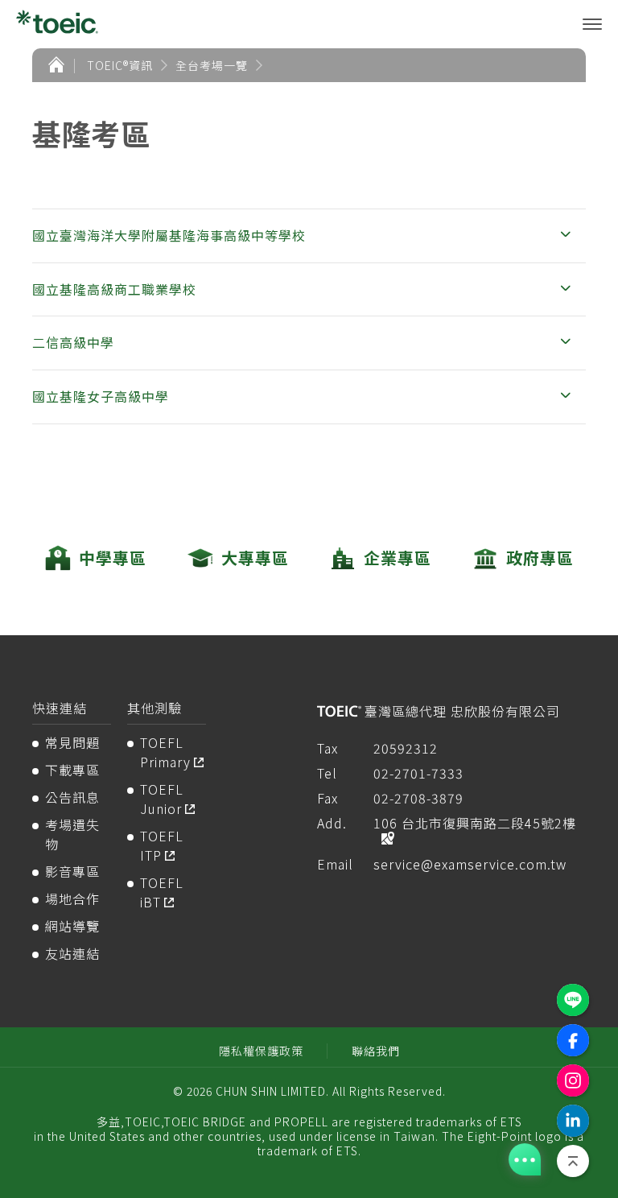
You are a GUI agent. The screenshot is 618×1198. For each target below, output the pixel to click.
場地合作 (72, 898)
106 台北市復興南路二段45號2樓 (474, 822)
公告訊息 (72, 797)
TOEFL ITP (161, 845)
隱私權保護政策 (261, 1050)
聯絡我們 (376, 1050)
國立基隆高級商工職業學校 (114, 289)
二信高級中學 (73, 342)
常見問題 (72, 742)
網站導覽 (72, 926)
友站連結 (72, 953)
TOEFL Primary (165, 752)
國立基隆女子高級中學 (100, 396)
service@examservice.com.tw (469, 864)
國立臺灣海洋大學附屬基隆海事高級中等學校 (169, 235)
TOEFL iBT (161, 892)
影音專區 (72, 871)
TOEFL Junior (161, 798)
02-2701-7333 (418, 773)
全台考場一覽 (211, 65)
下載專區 (72, 769)
